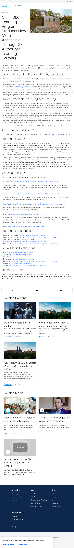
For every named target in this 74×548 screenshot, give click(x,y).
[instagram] (27, 527)
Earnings (14, 516)
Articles (54, 497)
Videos (54, 494)
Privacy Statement (8, 544)
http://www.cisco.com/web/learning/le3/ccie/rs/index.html (39, 244)
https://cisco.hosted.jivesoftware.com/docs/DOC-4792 (26, 226)
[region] (26, 542)
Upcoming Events (36, 506)
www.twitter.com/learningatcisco (20, 255)
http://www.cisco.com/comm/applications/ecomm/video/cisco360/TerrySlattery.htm (31, 194)
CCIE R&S (59, 134)
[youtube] (23, 527)
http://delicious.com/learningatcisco (23, 259)
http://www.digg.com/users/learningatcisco (22, 257)
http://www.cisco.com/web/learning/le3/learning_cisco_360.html (25, 242)
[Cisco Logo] (4, 5)
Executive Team (17, 497)
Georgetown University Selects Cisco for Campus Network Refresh (20, 366)
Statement (56, 537)
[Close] (51, 539)
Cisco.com (15, 500)
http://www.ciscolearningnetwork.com (33, 235)
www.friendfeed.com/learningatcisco (23, 252)
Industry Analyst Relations (38, 500)
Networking (42, 336)
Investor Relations (17, 519)
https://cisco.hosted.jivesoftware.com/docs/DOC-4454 (38, 237)
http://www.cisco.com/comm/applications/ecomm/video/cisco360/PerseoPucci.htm (31, 181)
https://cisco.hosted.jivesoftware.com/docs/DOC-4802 (26, 214)
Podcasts (55, 503)
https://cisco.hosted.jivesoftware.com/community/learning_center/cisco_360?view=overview (34, 204)
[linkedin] (19, 527)
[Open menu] (70, 5)
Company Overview (18, 494)
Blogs (53, 500)
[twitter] (16, 527)
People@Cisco (9, 336)
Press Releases (35, 494)
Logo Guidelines (35, 503)
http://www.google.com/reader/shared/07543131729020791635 (35, 261)
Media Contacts (35, 497)
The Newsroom (16, 6)
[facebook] (12, 527)
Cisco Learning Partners (21, 87)
